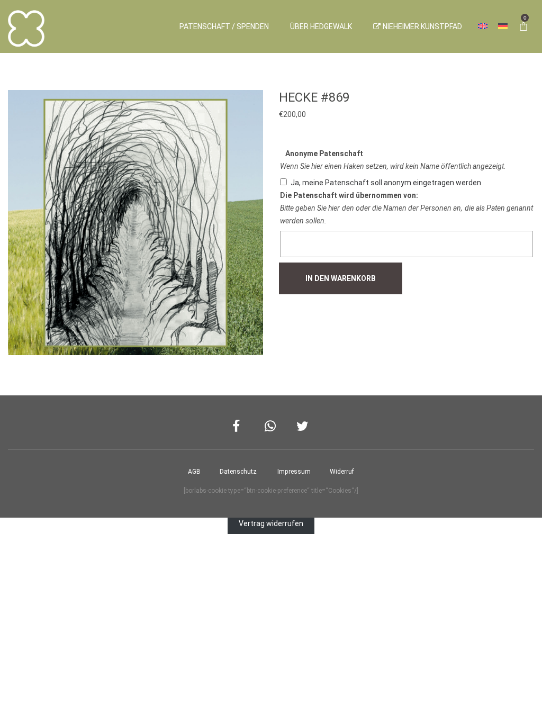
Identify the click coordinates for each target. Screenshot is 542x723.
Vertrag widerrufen (271, 524)
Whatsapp (271, 426)
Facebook (239, 426)
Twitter (303, 426)
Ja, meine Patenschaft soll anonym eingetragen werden (386, 182)
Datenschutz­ (238, 471)
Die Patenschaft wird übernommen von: (349, 195)
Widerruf (342, 471)
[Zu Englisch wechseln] (483, 26)
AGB (194, 471)
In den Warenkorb (340, 278)
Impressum (294, 471)
